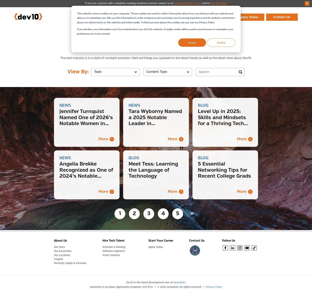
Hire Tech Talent (113, 240)
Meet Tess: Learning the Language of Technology (153, 170)
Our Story (59, 247)
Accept (192, 42)
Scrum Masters (111, 255)
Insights (58, 259)
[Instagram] (239, 248)
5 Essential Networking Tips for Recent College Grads (224, 170)
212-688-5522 (219, 3)
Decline (221, 42)
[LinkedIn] (232, 248)
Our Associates (63, 251)
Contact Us (281, 17)
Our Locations (62, 255)
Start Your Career (160, 240)
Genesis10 (179, 282)
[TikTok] (254, 248)
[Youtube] (247, 248)
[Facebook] (225, 248)
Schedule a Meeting (113, 247)
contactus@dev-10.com (187, 3)
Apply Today (248, 17)
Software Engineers (113, 251)
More (103, 139)
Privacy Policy (214, 287)
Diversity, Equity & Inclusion (70, 263)
